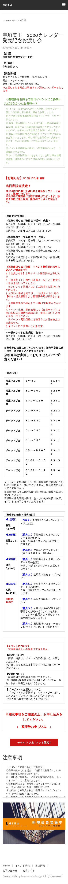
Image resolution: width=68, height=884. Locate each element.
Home (6, 20)
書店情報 (40, 865)
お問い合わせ (10, 870)
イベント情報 (19, 20)
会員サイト (29, 870)
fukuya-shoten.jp (31, 876)
